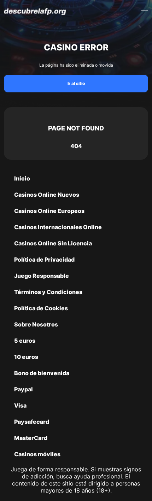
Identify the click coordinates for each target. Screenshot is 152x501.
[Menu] (144, 11)
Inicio (22, 178)
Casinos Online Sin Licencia (53, 243)
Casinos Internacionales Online (58, 227)
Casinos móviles (37, 454)
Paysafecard (31, 421)
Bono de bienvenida (41, 373)
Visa (20, 405)
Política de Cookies (41, 308)
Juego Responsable (41, 275)
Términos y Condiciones (48, 291)
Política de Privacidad (44, 259)
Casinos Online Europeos (49, 210)
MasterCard (30, 437)
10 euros (26, 356)
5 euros (24, 340)
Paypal (23, 389)
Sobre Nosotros (36, 324)
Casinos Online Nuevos (46, 194)
